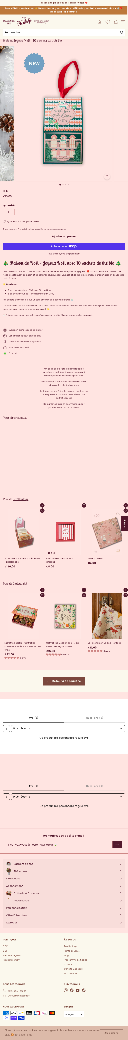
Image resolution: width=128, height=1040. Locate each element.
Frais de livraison (26, 229)
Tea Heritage (70, 946)
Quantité (8, 205)
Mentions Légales (12, 955)
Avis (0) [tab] (33, 718)
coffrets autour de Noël (50, 315)
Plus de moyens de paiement (64, 253)
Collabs (68, 964)
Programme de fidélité (75, 959)
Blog (66, 955)
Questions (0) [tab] (94, 718)
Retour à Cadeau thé (66, 681)
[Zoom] (107, 176)
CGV (5, 946)
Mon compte (70, 973)
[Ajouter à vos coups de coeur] (42, 510)
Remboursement (11, 959)
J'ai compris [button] (111, 1032)
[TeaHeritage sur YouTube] (78, 990)
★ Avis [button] (124, 523)
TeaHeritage (20, 499)
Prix (5, 190)
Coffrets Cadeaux (73, 968)
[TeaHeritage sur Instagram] (66, 990)
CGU (5, 950)
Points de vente (72, 950)
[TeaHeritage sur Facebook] (72, 990)
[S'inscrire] (117, 844)
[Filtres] (6, 728)
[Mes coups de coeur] (108, 22)
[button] (12, 657)
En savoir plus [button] (23, 1034)
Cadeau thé (20, 583)
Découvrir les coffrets (63, 11)
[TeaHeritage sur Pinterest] (84, 990)
